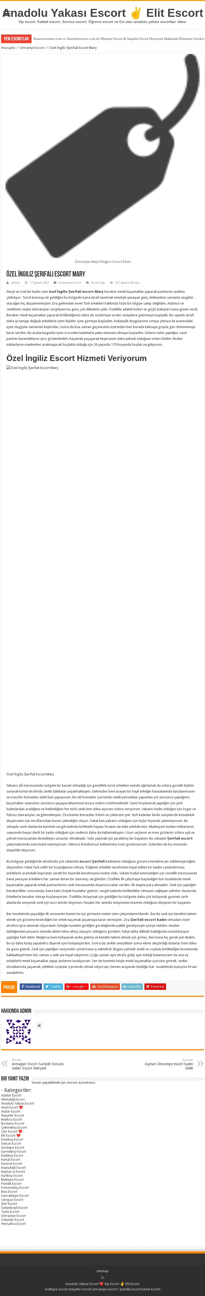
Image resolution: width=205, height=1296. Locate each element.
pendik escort (130, 1289)
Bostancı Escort (12, 1123)
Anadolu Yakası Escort (17, 1103)
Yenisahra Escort (13, 1224)
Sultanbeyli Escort (14, 1208)
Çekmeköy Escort (14, 1127)
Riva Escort (9, 1192)
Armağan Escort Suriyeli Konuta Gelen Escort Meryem (38, 1064)
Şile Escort (9, 1204)
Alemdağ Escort (13, 1099)
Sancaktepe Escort (15, 1196)
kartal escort (150, 1289)
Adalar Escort (11, 1095)
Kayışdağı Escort (13, 1168)
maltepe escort (56, 1289)
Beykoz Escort (11, 1119)
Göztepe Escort (12, 1147)
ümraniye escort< (106, 1289)
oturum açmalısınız (80, 1082)
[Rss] (103, 1277)
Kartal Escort (10, 1159)
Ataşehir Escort (12, 1115)
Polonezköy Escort (15, 1188)
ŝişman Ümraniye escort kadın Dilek (169, 1064)
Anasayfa (8, 48)
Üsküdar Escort (12, 1220)
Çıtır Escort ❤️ (11, 1131)
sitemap (102, 1271)
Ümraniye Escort (32, 48)
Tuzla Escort (10, 1212)
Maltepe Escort (12, 1180)
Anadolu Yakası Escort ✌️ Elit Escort (102, 12)
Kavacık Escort (11, 1164)
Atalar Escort (10, 1111)
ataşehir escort (80, 1289)
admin (15, 282)
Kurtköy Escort (12, 1176)
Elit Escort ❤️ (11, 1135)
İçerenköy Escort (13, 1151)
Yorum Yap (98, 282)
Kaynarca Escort (13, 1172)
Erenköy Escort (12, 1139)
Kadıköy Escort (12, 1155)
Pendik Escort (11, 1184)
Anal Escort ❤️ (12, 1107)
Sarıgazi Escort (12, 1200)
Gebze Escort (11, 1143)
